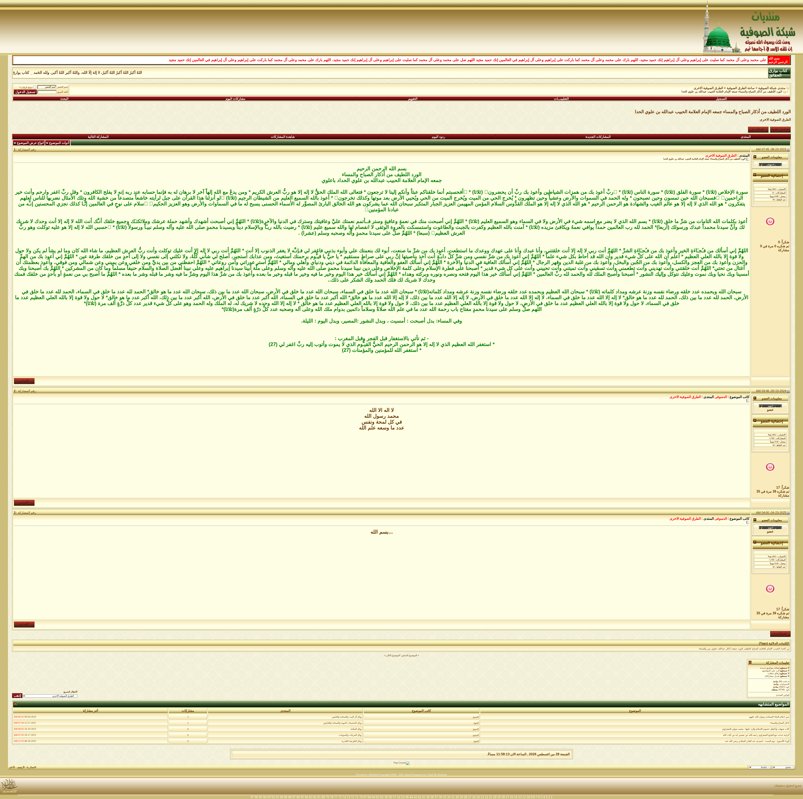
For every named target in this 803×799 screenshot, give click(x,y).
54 (398, 797)
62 (382, 797)
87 (294, 797)
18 (503, 797)
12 (524, 797)
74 (344, 797)
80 (323, 797)
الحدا (783, 649)
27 (469, 797)
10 (528, 797)
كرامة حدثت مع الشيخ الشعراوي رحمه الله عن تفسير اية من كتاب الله (756, 735)
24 (478, 797)
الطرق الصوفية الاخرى (708, 88)
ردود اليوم (438, 136)
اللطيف (747, 649)
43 (415, 797)
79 (327, 797)
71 (356, 797)
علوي (714, 649)
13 (520, 797)
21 (490, 797)
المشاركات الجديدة (598, 136)
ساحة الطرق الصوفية (741, 88)
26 (474, 797)
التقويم (412, 98)
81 (319, 797)
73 (348, 797)
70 (361, 797)
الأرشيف (21, 767)
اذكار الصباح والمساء (779, 723)
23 (482, 797)
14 (515, 797)
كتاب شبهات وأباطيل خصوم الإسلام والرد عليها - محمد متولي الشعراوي (755, 729)
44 (411, 797)
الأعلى (12, 767)
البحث (64, 98)
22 (486, 797)
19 (499, 797)
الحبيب (777, 649)
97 (252, 797)
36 (440, 797)
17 (507, 797)
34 (448, 797)
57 (394, 797)
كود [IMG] (784, 687)
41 (423, 797)
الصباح (755, 649)
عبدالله (721, 649)
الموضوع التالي (393, 655)
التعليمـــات (561, 98)
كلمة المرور (62, 92)
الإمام (769, 649)
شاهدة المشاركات (283, 136)
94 (264, 797)
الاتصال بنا (31, 767)
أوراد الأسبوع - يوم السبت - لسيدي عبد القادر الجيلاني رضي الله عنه (757, 741)
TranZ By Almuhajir (437, 774)
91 (277, 797)
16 (511, 797)
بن (788, 649)
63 (377, 797)
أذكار (728, 649)
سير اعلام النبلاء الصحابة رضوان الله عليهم (769, 717)
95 (260, 797)
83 (310, 797)
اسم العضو (63, 87)
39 (428, 797)
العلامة (763, 649)
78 (331, 797)
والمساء (702, 649)
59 (386, 797)
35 (444, 797)
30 (457, 797)
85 (302, 797)
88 (290, 797)
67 (365, 797)
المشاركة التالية (98, 136)
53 (402, 797)
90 (281, 797)
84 (306, 797)
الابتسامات (784, 684)
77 (336, 797)
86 (298, 797)
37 (436, 797)
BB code (783, 681)
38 (432, 797)
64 (373, 797)
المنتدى (746, 136)
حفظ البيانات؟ (26, 87)
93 (269, 797)
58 (390, 797)
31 (453, 797)
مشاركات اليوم (235, 98)
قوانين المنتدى (782, 695)
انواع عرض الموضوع (30, 143)
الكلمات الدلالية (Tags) (774, 643)
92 (273, 797)
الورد (740, 649)
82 (315, 797)
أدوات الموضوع (59, 143)
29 (461, 797)
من (708, 649)
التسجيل (721, 98)
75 (340, 797)
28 (465, 797)
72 (352, 797)
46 (407, 797)
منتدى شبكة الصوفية (771, 88)
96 (256, 797)
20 (494, 797)
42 (419, 797)
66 (369, 797)
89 (285, 797)
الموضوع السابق (409, 655)
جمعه (734, 649)
